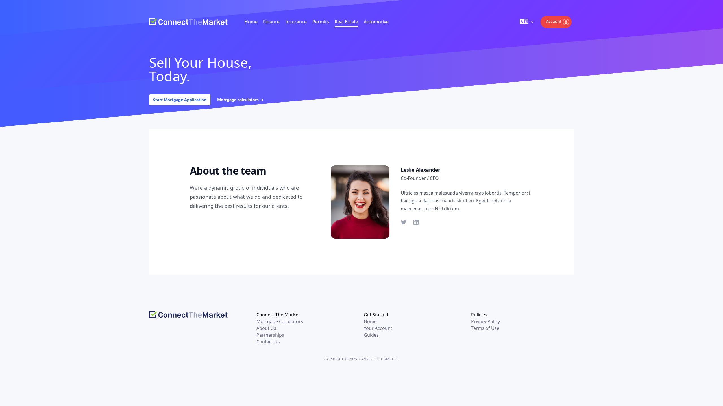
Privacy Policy (485, 321)
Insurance (296, 22)
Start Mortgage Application (179, 99)
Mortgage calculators (240, 99)
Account (553, 21)
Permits (320, 22)
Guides (371, 335)
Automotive (376, 22)
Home (251, 22)
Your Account (378, 328)
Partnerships (270, 335)
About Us (266, 328)
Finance (271, 22)
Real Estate (346, 22)
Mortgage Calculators (279, 321)
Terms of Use (485, 328)
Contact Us (268, 342)
